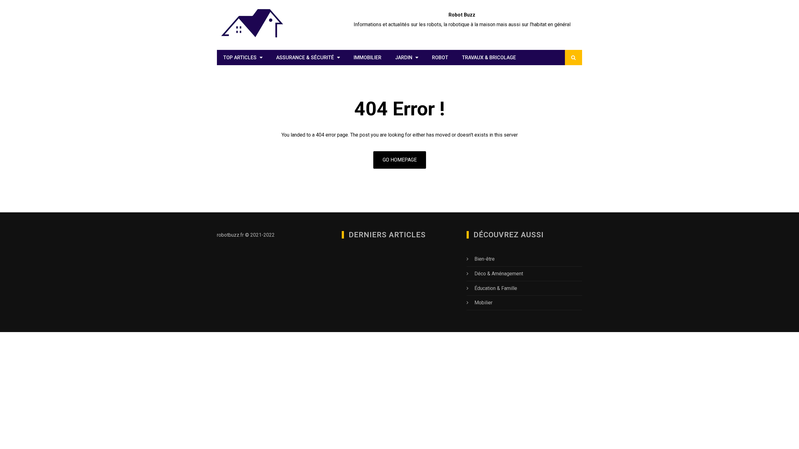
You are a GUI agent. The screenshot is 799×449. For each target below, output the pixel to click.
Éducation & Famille (495, 288)
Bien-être (484, 259)
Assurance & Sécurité (305, 57)
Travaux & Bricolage (489, 57)
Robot (440, 57)
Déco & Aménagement (498, 274)
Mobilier (483, 303)
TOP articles (240, 57)
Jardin (403, 57)
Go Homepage (400, 160)
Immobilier (367, 57)
